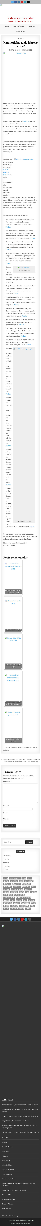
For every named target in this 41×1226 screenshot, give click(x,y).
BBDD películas (18, 26)
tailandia (16, 903)
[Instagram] (18, 2)
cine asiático (15, 747)
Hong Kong (14, 892)
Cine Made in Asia (8, 1179)
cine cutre (7, 884)
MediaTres (26, 121)
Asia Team (5, 1151)
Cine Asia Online (8, 1170)
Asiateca (5, 1156)
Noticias (20, 38)
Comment (7, 781)
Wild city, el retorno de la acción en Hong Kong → (22, 762)
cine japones (26, 884)
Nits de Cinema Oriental (6, 172)
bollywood (14, 881)
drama (33, 887)
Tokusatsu (14, 906)
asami (24, 878)
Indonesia (34, 892)
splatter (31, 900)
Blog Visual (6, 1160)
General (6, 859)
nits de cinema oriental (23, 898)
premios (19, 900)
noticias (6, 750)
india (27, 892)
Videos (5, 870)
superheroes (8, 903)
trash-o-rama (24, 906)
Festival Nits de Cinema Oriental (14, 1190)
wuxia (32, 906)
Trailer (8, 227)
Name (6, 806)
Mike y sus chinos (8, 1199)
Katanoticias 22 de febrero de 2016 (20, 44)
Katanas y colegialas (20, 18)
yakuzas (6, 909)
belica (29, 878)
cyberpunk (25, 887)
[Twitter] (12, 2)
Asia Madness (7, 1147)
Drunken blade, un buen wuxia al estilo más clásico (20, 1132)
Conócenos (32, 26)
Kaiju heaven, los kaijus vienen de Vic (15, 1121)
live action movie (9, 898)
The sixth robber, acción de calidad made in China (20, 1105)
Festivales (6, 856)
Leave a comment (27, 50)
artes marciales (15, 878)
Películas (6, 866)
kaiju (10, 895)
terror (33, 903)
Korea (23, 895)
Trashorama (6, 1208)
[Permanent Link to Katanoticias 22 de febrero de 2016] (20, 76)
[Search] (28, 2)
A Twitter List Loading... (10, 1216)
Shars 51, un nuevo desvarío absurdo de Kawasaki (20, 1116)
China (21, 881)
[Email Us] (25, 2)
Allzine (4, 1142)
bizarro (6, 881)
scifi (25, 900)
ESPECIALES (20, 31)
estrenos (33, 747)
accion (6, 878)
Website (6, 819)
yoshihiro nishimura (17, 909)
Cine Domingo (7, 1174)
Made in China (7, 1195)
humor (21, 892)
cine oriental (24, 747)
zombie (28, 909)
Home (7, 26)
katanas (16, 895)
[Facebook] (15, 2)
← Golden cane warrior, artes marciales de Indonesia (20, 759)
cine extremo (16, 884)
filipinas (6, 892)
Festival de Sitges (17, 889)
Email (6, 813)
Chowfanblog (7, 1165)
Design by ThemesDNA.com (20, 1224)
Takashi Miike (25, 903)
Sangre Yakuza (7, 1204)
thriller (6, 906)
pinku (12, 900)
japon (5, 895)
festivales (28, 889)
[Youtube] (22, 2)
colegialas (17, 887)
